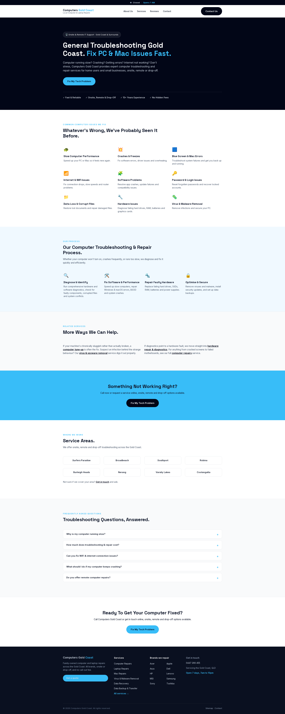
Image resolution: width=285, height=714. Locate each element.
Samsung (171, 678)
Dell (168, 668)
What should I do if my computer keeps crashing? (94, 566)
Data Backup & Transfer (125, 688)
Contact (167, 11)
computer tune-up (73, 349)
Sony (152, 683)
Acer (152, 663)
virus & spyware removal (93, 353)
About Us (128, 11)
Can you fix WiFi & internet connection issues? (92, 555)
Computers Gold (78, 657)
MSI (151, 678)
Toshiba (170, 683)
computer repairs (182, 353)
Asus (152, 668)
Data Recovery (121, 683)
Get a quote (72, 678)
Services (141, 11)
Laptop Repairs (121, 668)
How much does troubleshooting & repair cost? (92, 544)
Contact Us (211, 11)
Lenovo (170, 673)
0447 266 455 (193, 663)
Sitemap (209, 708)
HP (151, 673)
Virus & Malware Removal (126, 678)
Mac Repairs (120, 673)
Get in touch (102, 481)
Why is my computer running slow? (85, 534)
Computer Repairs (123, 663)
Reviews (154, 11)
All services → (121, 693)
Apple (169, 663)
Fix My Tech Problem (79, 81)
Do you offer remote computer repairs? (88, 577)
